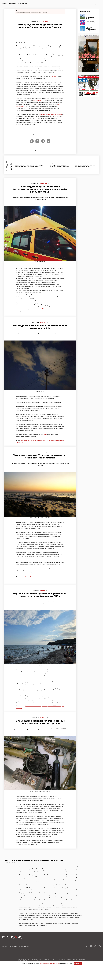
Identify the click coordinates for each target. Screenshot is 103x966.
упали (45, 434)
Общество (42, 322)
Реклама (4, 3)
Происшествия (43, 183)
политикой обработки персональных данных (49, 963)
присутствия (53, 76)
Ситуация (45, 21)
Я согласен (77, 963)
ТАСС (33, 62)
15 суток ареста (37, 100)
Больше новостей (40, 151)
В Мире (42, 452)
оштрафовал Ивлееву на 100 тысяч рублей (50, 114)
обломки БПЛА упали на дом (45, 309)
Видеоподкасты (22, 3)
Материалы (12, 3)
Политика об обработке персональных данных (72, 959)
